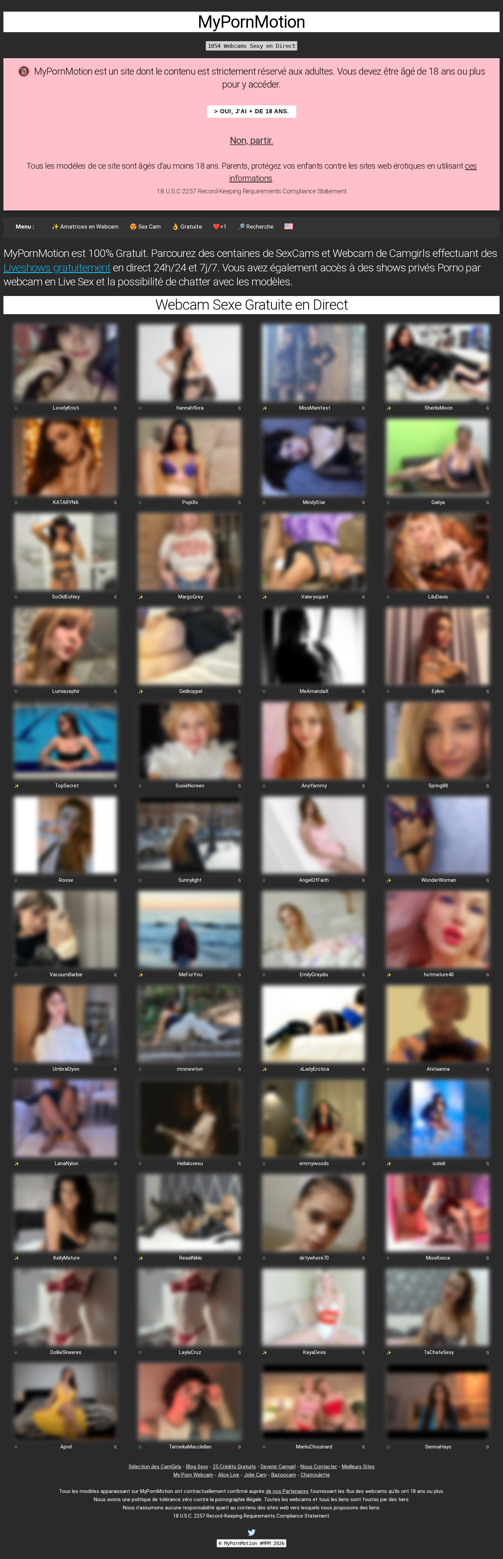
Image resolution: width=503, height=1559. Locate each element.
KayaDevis (314, 1352)
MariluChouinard (314, 1447)
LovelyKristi (66, 408)
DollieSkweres (65, 1352)
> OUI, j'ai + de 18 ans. (251, 111)
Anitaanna (438, 1069)
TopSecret (67, 786)
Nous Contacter (318, 1467)
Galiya (438, 502)
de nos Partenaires (287, 1491)
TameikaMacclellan (190, 1447)
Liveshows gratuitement (57, 267)
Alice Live (228, 1475)
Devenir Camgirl (278, 1467)
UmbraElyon (66, 1069)
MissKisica (438, 1258)
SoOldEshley (66, 597)
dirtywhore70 (314, 1258)
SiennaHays (438, 1447)
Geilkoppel (190, 691)
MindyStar (314, 502)
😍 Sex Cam (145, 226)
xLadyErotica (314, 1069)
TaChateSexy (439, 1352)
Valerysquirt (314, 597)
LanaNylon (66, 1163)
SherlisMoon (439, 408)
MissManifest (314, 408)
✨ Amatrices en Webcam (85, 226)
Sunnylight (190, 880)
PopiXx (190, 502)
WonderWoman (438, 880)
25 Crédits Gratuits (234, 1467)
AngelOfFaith (314, 880)
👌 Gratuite (187, 226)
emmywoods (314, 1163)
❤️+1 (220, 226)
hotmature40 (439, 974)
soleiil (439, 1163)
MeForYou (190, 974)
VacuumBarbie (66, 974)
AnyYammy (314, 786)
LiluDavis (438, 597)
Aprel (66, 1447)
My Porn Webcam (193, 1475)
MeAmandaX (314, 691)
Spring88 (438, 786)
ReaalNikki (190, 1258)
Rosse (66, 880)
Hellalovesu (190, 1163)
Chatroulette (315, 1475)
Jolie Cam (255, 1475)
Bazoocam (283, 1475)
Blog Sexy (197, 1467)
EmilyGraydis (314, 974)
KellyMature (66, 1258)
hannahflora (190, 408)
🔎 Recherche (255, 226)
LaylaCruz (190, 1352)
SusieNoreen (190, 786)
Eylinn (438, 691)
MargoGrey (190, 597)
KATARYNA (66, 502)
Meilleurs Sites (358, 1467)
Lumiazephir (66, 691)
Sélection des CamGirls (155, 1467)
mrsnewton (190, 1069)
